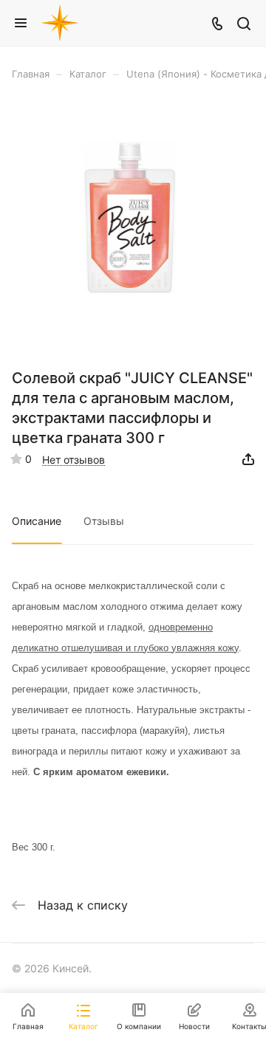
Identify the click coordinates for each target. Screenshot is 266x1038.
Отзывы (103, 521)
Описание (36, 521)
